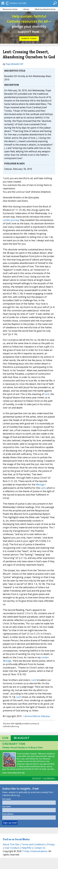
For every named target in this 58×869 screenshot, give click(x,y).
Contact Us (39, 847)
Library (26, 9)
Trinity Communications (34, 851)
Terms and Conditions (33, 844)
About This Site (11, 844)
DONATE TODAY (29, 38)
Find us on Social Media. (16, 839)
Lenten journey (11, 220)
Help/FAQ (26, 847)
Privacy (51, 844)
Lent (46, 394)
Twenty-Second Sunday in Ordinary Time (22, 747)
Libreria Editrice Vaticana (37, 716)
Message (40, 484)
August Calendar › (44, 778)
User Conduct (12, 847)
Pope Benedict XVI (14, 64)
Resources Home (10, 9)
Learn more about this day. (13, 772)
